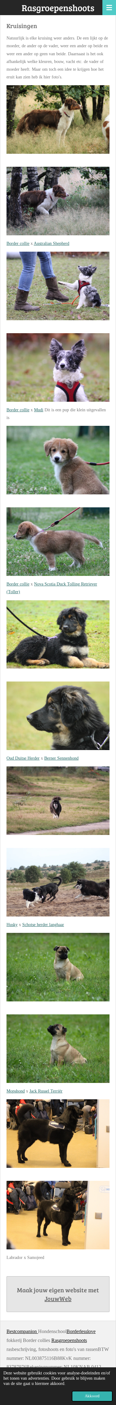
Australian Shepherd (51, 243)
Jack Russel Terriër (45, 1091)
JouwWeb (58, 1298)
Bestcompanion (22, 1331)
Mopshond (15, 1091)
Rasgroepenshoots (69, 1340)
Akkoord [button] (92, 1396)
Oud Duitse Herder (23, 758)
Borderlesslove (81, 1331)
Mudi (38, 410)
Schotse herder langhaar (43, 924)
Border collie (17, 243)
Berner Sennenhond (61, 758)
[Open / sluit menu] (109, 7)
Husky (12, 924)
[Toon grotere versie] (58, 119)
